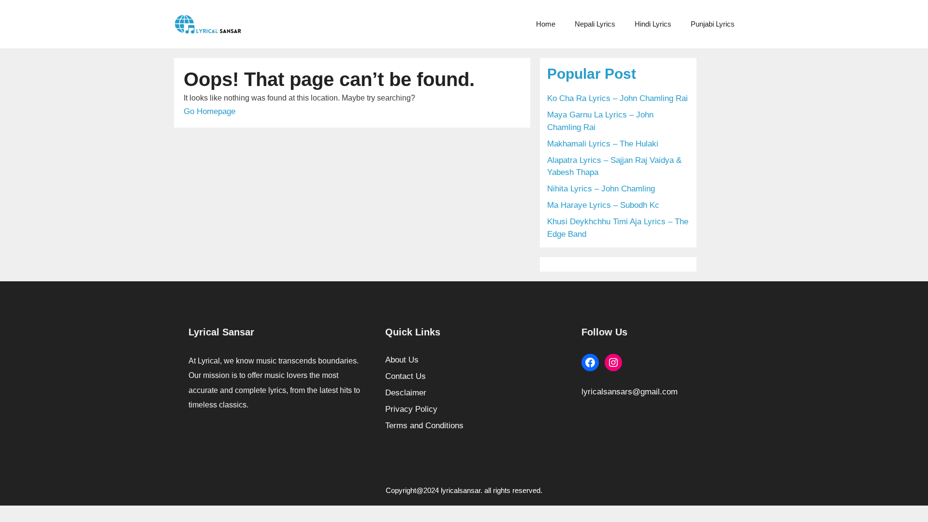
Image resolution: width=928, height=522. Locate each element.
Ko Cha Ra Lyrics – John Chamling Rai (617, 98)
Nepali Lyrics (595, 24)
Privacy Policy (411, 409)
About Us (402, 359)
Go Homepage (209, 111)
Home (545, 24)
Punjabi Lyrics (713, 24)
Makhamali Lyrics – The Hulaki (602, 143)
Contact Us (405, 376)
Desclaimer (405, 392)
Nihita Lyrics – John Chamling (601, 188)
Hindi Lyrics (653, 24)
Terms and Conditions (424, 425)
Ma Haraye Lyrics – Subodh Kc (603, 205)
